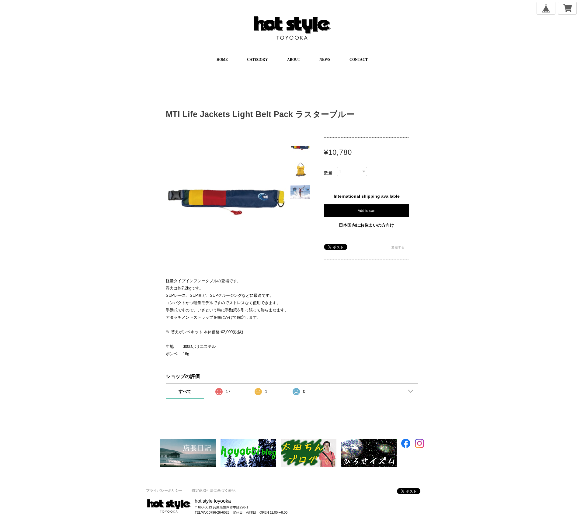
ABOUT (293, 59)
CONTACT (358, 59)
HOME (222, 59)
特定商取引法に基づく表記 (213, 490)
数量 (328, 172)
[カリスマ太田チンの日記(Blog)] (308, 441)
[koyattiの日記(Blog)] (248, 441)
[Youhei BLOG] (369, 441)
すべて (185, 391)
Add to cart (366, 211)
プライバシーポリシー (164, 490)
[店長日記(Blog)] (188, 441)
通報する (398, 247)
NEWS (324, 59)
